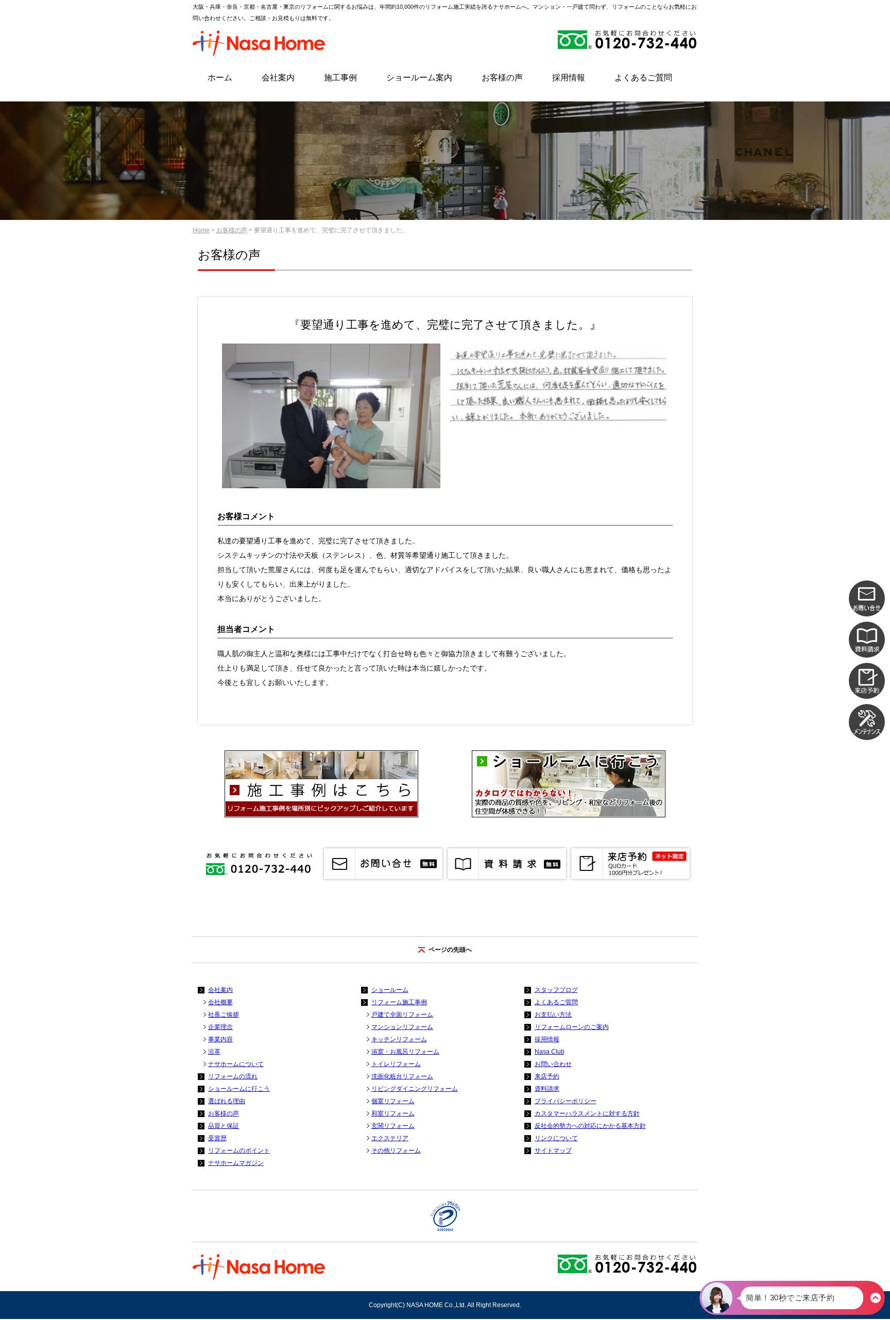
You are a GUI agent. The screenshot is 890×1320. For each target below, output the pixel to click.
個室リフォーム (393, 1101)
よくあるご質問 (643, 77)
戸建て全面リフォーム (402, 1014)
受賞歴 (217, 1138)
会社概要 (220, 1002)
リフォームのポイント (239, 1150)
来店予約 (547, 1076)
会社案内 (278, 77)
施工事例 (340, 77)
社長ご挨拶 (223, 1014)
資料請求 (547, 1088)
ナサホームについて (236, 1064)
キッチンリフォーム (399, 1039)
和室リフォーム (393, 1113)
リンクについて (556, 1138)
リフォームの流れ (233, 1076)
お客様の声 (502, 77)
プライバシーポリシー (565, 1101)
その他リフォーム (396, 1150)
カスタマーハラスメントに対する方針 (587, 1113)
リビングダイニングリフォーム (414, 1088)
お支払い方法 (553, 1014)
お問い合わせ (553, 1064)
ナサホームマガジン (236, 1163)
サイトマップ (553, 1150)
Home (201, 230)
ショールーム (389, 989)
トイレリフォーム (396, 1064)
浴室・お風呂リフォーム (405, 1051)
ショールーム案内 (419, 77)
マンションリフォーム (402, 1027)
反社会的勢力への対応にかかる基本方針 (590, 1125)
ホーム (220, 77)
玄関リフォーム (393, 1125)
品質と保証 (223, 1125)
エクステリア (389, 1138)
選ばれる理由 (226, 1101)
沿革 (214, 1051)
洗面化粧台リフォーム (402, 1076)
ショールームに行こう (239, 1088)
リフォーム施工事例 (399, 1002)
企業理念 (220, 1027)
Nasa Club (549, 1051)
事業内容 (220, 1039)
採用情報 (568, 77)
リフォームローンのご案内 (572, 1027)
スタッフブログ (556, 989)
